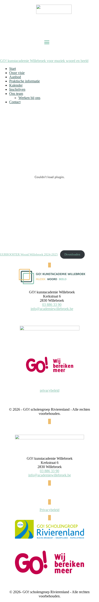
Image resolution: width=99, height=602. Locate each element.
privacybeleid (49, 390)
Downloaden (72, 254)
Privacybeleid (49, 510)
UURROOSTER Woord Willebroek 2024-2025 (29, 254)
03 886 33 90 (51, 305)
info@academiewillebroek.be (52, 309)
